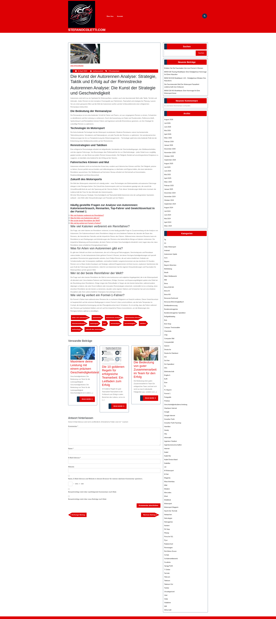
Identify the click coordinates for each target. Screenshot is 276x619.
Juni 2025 (167, 171)
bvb (165, 320)
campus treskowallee (172, 327)
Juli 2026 (167, 123)
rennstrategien (129, 323)
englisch (167, 375)
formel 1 (167, 393)
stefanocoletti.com (86, 30)
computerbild (169, 342)
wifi (165, 606)
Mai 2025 (167, 174)
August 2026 (168, 119)
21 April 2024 (82, 71)
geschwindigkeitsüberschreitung (175, 404)
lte (165, 467)
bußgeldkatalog (169, 316)
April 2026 (167, 134)
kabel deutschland (170, 459)
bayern (166, 261)
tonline (166, 588)
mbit (165, 485)
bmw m (167, 291)
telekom (167, 580)
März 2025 (168, 182)
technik (167, 573)
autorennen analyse (113, 317)
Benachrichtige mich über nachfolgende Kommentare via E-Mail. (92, 492)
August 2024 (168, 207)
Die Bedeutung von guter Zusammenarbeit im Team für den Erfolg (145, 369)
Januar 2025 (168, 189)
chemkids (167, 331)
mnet (166, 496)
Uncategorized (76, 66)
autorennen (97, 317)
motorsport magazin (171, 507)
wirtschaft (167, 610)
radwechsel (168, 544)
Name (71, 448)
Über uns (110, 16)
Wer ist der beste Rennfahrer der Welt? (85, 220)
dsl (165, 357)
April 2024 (167, 222)
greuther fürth (169, 419)
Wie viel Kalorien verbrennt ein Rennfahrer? (87, 215)
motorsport (94, 323)
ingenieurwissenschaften (173, 445)
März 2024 (168, 226)
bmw (166, 283)
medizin (167, 489)
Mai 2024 (167, 218)
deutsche (167, 349)
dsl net (166, 360)
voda (166, 599)
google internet (169, 415)
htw (165, 434)
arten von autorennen (80, 317)
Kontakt (120, 16)
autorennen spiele (170, 254)
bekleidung (168, 269)
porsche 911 (168, 536)
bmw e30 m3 (169, 287)
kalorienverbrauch (78, 323)
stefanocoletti (98, 71)
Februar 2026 (169, 141)
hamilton (167, 426)
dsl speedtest (169, 364)
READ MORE (88, 400)
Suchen (187, 46)
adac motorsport (170, 247)
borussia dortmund (171, 298)
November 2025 (170, 152)
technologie (76, 329)
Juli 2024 (167, 211)
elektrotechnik (169, 371)
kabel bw (167, 456)
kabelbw (167, 463)
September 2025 (170, 160)
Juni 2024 (167, 215)
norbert (166, 525)
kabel (166, 452)
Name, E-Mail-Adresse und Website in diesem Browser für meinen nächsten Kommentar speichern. (105, 479)
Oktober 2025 (169, 156)
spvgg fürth (168, 566)
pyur (166, 540)
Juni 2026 (167, 127)
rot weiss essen (170, 551)
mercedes (167, 492)
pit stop (167, 529)
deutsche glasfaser (171, 353)
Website (71, 467)
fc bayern (168, 390)
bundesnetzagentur (171, 309)
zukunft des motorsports (95, 329)
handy (166, 430)
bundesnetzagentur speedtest (174, 313)
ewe (165, 382)
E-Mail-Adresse (74, 458)
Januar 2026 (168, 145)
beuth (166, 272)
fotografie (167, 397)
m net (166, 474)
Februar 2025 (169, 185)
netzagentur (168, 522)
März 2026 (168, 138)
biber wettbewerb (170, 276)
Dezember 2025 (170, 149)
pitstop (166, 533)
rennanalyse (115, 323)
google (166, 412)
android (167, 250)
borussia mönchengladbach (174, 302)
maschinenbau (169, 481)
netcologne (168, 518)
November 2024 (170, 196)
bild (165, 280)
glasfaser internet (170, 408)
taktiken (143, 323)
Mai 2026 (167, 130)
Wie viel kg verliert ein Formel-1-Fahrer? (85, 223)
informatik (167, 437)
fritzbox (167, 401)
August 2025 (168, 163)
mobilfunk (167, 500)
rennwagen (168, 547)
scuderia (167, 562)
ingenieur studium (170, 441)
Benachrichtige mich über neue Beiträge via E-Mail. (87, 499)
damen (166, 346)
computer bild (169, 338)
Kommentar (73, 426)
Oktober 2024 (169, 200)
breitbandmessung (170, 305)
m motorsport (169, 470)
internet (166, 448)
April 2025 (167, 178)
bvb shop (167, 324)
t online (167, 569)
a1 (165, 243)
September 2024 (170, 204)
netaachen (168, 514)
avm (166, 258)
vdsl (165, 595)
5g (165, 239)
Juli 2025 (167, 167)
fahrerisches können (133, 317)
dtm (165, 368)
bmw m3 (167, 294)
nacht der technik (170, 511)
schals (166, 555)
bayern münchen (170, 265)
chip (165, 335)
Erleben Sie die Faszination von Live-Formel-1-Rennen (183, 68)
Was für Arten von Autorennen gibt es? (85, 218)
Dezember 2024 (170, 193)
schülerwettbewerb (171, 558)
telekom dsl (168, 584)
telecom (167, 577)
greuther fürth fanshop (172, 423)
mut (104, 323)
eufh (165, 379)
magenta (167, 478)
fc (165, 386)
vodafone (167, 602)
